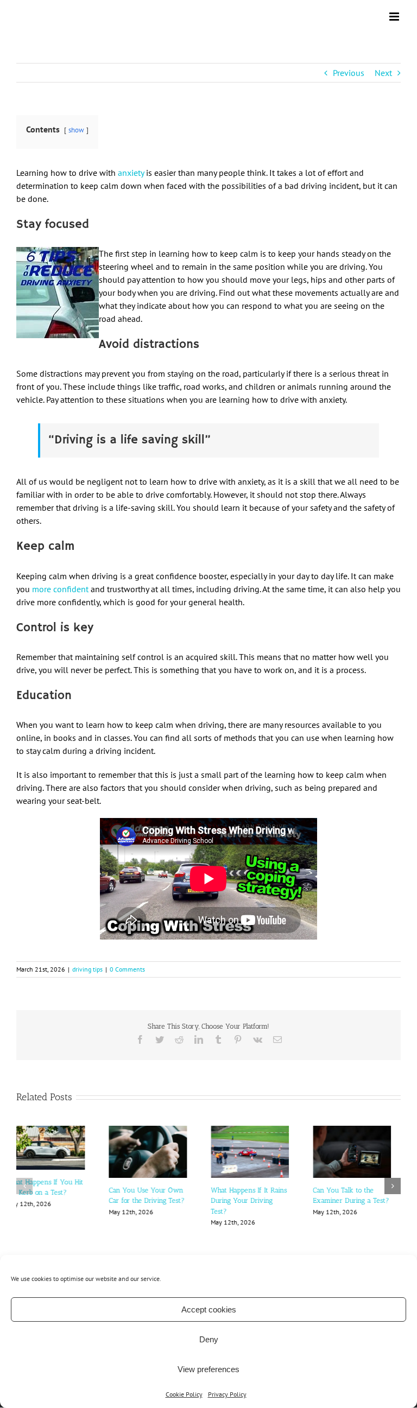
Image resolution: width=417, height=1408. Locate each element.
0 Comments (127, 969)
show (76, 130)
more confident (60, 589)
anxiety (131, 172)
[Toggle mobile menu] (395, 16)
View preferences (208, 1369)
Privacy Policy (227, 1394)
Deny (208, 1339)
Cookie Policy (184, 1394)
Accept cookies (208, 1309)
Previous (348, 72)
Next (383, 72)
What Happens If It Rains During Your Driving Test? (258, 1200)
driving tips (87, 969)
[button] (24, 1176)
